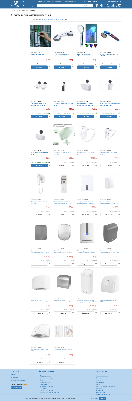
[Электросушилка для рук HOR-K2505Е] (110, 282)
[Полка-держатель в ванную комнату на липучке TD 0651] (87, 85)
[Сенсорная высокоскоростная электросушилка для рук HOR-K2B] (87, 282)
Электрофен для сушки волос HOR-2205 (85, 153)
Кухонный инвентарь (46, 378)
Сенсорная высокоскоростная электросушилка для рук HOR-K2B (86, 301)
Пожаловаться (17, 387)
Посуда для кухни (45, 376)
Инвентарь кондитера (46, 386)
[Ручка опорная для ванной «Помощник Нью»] (64, 36)
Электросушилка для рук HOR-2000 (39, 350)
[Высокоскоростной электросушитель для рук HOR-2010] (87, 232)
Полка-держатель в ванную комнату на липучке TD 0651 (85, 104)
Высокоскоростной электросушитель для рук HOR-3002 (63, 252)
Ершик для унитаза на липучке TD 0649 (64, 104)
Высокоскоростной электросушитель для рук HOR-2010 (86, 252)
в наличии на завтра (44, 64)
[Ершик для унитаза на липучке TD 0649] (64, 85)
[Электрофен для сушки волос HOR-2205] (87, 134)
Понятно (102, 398)
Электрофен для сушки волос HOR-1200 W (39, 202)
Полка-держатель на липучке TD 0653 (40, 153)
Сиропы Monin (100, 392)
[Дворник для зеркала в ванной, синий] (64, 331)
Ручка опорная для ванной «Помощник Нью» (61, 55)
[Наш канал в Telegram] (97, 5)
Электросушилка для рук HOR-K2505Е (109, 301)
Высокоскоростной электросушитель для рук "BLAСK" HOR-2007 (110, 252)
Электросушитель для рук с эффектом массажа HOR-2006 (85, 202)
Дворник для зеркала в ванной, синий (63, 350)
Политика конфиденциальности (106, 386)
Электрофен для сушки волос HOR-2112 (108, 153)
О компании (100, 390)
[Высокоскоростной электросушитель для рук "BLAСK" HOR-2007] (110, 232)
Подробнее (94, 398)
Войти (113, 6)
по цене (44, 19)
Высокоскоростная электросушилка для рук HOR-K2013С (39, 301)
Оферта (98, 384)
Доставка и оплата (102, 376)
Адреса (108, 6)
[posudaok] (15, 4)
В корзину (39, 67)
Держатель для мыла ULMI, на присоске (62, 153)
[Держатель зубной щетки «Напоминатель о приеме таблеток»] (41, 36)
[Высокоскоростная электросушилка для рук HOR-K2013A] (64, 282)
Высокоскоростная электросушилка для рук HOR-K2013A (62, 301)
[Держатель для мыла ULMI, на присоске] (64, 134)
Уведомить (62, 165)
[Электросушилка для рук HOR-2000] (41, 331)
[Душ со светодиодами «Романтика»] (87, 36)
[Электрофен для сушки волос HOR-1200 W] (41, 183)
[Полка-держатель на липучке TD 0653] (41, 134)
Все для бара (44, 384)
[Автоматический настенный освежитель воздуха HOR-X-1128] (64, 183)
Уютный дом (44, 388)
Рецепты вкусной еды (46, 390)
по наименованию (61, 19)
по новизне (51, 19)
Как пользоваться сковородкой (49, 392)
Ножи (41, 380)
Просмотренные (71, 2)
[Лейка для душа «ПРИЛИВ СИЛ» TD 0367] (110, 36)
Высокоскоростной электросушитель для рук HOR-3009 (40, 252)
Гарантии (99, 378)
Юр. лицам (99, 380)
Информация (41, 2)
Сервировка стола (45, 382)
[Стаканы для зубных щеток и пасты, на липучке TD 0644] (41, 85)
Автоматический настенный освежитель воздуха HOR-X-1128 (63, 202)
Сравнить (51, 2)
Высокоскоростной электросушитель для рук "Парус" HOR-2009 (110, 203)
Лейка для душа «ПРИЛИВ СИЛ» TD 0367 (109, 55)
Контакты (99, 388)
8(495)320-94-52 (114, 1)
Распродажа (100, 382)
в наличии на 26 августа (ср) (111, 64)
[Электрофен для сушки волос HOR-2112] (110, 134)
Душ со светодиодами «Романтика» (83, 55)
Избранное (60, 2)
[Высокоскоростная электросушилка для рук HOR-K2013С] (41, 282)
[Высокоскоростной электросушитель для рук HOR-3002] (64, 232)
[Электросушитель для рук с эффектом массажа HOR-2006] (87, 183)
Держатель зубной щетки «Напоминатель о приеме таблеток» (38, 55)
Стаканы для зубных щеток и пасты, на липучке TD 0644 (39, 104)
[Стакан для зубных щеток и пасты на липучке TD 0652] (110, 85)
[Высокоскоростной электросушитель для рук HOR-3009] (41, 232)
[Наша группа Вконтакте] (101, 5)
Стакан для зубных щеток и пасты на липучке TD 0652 (110, 104)
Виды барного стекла (103, 394)
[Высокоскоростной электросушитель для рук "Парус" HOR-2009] (110, 183)
